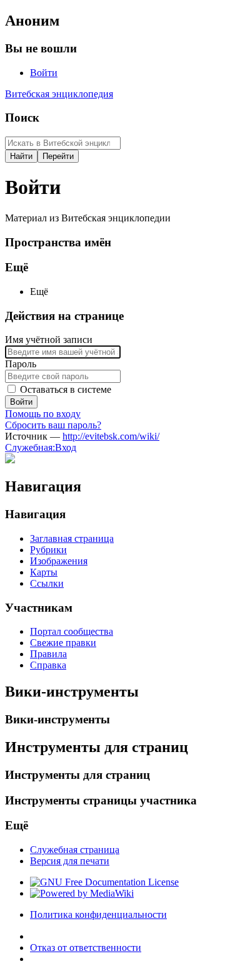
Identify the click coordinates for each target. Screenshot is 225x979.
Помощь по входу (43, 413)
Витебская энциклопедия (59, 94)
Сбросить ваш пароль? (53, 425)
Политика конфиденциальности (98, 914)
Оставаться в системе (65, 389)
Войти (21, 402)
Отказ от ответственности (85, 947)
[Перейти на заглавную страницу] (10, 460)
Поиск (22, 117)
